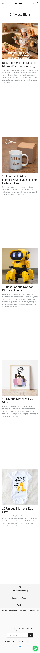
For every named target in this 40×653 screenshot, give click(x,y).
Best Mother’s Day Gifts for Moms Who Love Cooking (19, 64)
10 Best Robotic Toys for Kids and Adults (17, 288)
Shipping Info (13, 610)
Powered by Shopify (32, 642)
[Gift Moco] (20, 3)
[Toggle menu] (2, 3)
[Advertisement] (20, 105)
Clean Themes (22, 642)
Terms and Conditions (13, 616)
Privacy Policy (34, 610)
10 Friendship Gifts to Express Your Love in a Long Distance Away (19, 180)
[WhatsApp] (35, 648)
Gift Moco (9, 642)
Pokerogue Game (28, 616)
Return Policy (24, 610)
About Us (4, 610)
